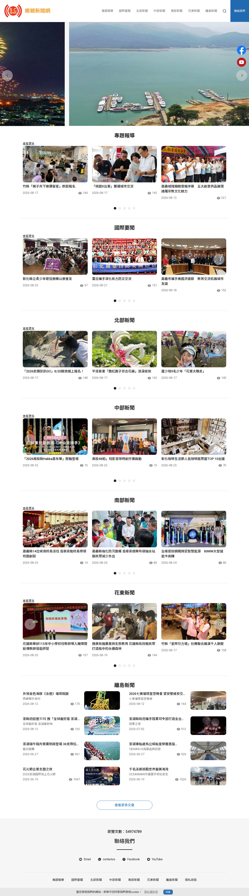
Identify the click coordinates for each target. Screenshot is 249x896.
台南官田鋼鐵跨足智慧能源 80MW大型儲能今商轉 (192, 553)
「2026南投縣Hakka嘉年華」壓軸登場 (51, 459)
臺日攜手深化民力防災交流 (111, 279)
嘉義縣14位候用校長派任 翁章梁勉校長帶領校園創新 (54, 553)
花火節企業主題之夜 (37, 769)
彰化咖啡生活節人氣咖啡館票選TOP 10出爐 (193, 459)
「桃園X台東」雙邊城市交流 (112, 186)
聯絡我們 (239, 11)
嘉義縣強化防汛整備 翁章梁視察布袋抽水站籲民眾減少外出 (123, 553)
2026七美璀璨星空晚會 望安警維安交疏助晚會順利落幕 (156, 694)
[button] (122, 121)
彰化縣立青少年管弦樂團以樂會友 (47, 279)
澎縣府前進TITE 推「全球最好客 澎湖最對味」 (50, 719)
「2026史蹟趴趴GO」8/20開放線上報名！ (53, 371)
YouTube (157, 859)
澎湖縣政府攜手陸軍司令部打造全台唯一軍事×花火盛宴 (157, 719)
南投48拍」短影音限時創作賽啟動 (117, 459)
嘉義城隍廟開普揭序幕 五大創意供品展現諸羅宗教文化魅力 (192, 188)
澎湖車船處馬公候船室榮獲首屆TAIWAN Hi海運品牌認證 (152, 744)
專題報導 (107, 11)
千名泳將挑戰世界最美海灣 (148, 769)
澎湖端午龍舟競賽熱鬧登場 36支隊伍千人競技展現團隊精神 (51, 744)
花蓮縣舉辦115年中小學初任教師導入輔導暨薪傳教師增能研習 (55, 646)
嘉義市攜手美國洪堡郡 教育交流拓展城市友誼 (192, 281)
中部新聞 (159, 11)
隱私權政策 (151, 892)
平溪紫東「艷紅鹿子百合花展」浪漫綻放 (121, 371)
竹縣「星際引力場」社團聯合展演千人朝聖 (192, 644)
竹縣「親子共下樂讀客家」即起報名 (49, 186)
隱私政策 (191, 880)
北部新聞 (142, 11)
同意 (168, 892)
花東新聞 (194, 11)
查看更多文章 (124, 805)
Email (87, 859)
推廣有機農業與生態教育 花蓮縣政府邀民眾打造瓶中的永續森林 (123, 646)
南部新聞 (176, 11)
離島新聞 (211, 11)
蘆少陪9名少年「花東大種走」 (183, 371)
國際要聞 (125, 11)
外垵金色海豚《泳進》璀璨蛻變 (46, 694)
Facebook (133, 859)
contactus (109, 859)
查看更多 (28, 143)
